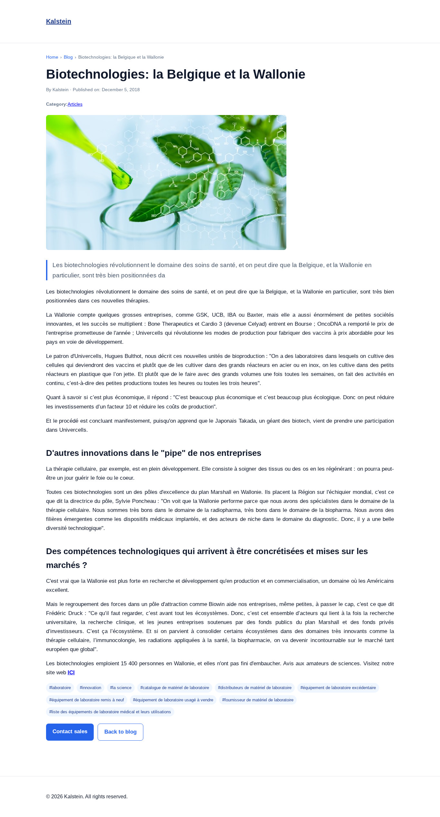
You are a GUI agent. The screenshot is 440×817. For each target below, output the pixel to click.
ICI (71, 672)
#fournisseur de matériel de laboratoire (257, 699)
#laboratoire (60, 687)
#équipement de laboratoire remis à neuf (86, 699)
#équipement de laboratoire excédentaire (338, 687)
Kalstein (58, 21)
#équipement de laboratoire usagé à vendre (173, 699)
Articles (75, 104)
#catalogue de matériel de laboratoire (174, 687)
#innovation (90, 687)
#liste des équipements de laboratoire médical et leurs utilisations (110, 711)
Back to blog (120, 732)
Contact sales (70, 731)
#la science (120, 687)
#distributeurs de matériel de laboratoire (255, 687)
